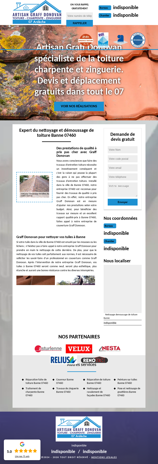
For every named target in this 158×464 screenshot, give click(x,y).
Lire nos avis (22, 456)
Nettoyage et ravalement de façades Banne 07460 (98, 392)
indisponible (125, 7)
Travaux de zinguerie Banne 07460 (67, 390)
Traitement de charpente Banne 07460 (35, 392)
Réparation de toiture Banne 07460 (98, 381)
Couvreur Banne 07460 (65, 381)
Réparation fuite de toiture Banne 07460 (37, 381)
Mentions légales (104, 457)
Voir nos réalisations (79, 106)
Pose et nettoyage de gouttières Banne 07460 (129, 392)
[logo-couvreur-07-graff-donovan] (37, 12)
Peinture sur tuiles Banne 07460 (127, 381)
